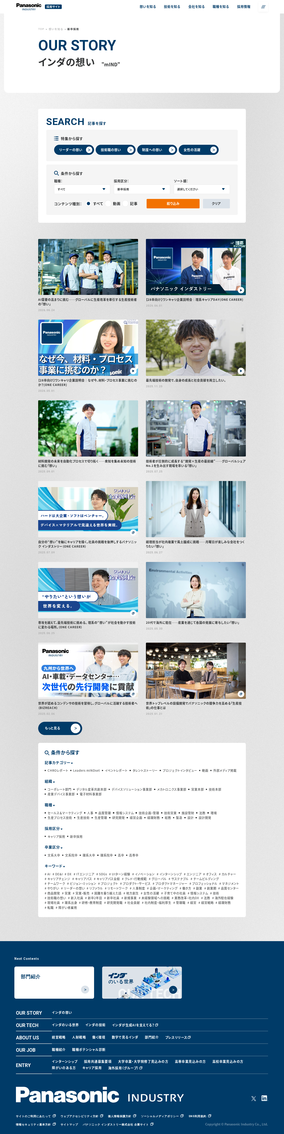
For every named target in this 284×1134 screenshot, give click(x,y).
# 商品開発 (52, 893)
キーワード (53, 866)
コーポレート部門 (59, 789)
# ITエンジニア (84, 874)
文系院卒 (71, 855)
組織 (48, 781)
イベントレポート (116, 770)
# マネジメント (229, 883)
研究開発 (118, 817)
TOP (41, 29)
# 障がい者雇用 (66, 907)
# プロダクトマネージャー (170, 883)
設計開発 (205, 817)
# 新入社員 (75, 898)
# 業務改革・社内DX (185, 898)
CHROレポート (58, 770)
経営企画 (136, 817)
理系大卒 (89, 855)
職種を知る (221, 6)
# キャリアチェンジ (57, 879)
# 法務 (205, 898)
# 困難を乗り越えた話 (106, 893)
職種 (48, 804)
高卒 (121, 855)
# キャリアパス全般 (107, 879)
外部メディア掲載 (225, 770)
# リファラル (95, 888)
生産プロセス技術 (60, 817)
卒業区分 (52, 847)
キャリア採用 (56, 836)
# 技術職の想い (55, 898)
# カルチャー (227, 874)
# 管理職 (179, 902)
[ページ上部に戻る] (273, 1123)
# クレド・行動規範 (134, 879)
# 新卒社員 (111, 898)
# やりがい (52, 888)
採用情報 (244, 6)
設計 (190, 817)
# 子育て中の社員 (173, 893)
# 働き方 (185, 888)
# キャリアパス (82, 879)
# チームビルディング (205, 879)
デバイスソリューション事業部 (132, 789)
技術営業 (170, 813)
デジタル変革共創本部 (91, 789)
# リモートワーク (116, 888)
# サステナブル (179, 879)
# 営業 (66, 893)
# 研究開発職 (113, 902)
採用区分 (52, 828)
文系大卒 (54, 855)
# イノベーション (143, 874)
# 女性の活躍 (150, 893)
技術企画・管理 (149, 813)
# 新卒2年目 (93, 898)
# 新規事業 (129, 898)
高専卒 (134, 855)
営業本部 (197, 789)
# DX (68, 874)
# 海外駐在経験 (223, 898)
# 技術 (214, 893)
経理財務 (153, 817)
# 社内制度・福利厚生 (156, 902)
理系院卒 (106, 855)
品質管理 (104, 813)
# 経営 (191, 902)
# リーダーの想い (73, 888)
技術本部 (215, 789)
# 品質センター (228, 888)
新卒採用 (76, 836)
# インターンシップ (169, 874)
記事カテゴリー (57, 762)
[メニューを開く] (263, 7)
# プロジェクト (108, 883)
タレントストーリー (145, 770)
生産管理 (101, 817)
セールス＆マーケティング (65, 813)
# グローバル (158, 879)
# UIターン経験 (119, 874)
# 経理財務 (223, 902)
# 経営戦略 (206, 902)
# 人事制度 (137, 888)
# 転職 (49, 907)
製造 (179, 817)
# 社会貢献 (132, 902)
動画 (205, 770)
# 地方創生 (131, 893)
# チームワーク (55, 883)
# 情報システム (198, 893)
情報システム (125, 813)
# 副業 (197, 888)
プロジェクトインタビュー (180, 770)
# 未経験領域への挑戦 (154, 898)
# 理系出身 (69, 902)
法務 (202, 813)
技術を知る (172, 6)
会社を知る (196, 6)
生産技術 (83, 817)
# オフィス (210, 874)
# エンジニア (192, 874)
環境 (214, 813)
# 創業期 (210, 888)
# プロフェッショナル (203, 883)
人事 (90, 813)
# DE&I (58, 874)
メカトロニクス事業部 (171, 789)
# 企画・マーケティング (162, 888)
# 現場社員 (52, 902)
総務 (168, 817)
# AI (48, 874)
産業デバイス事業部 (61, 794)
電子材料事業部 (91, 794)
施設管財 (188, 813)
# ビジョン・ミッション (81, 883)
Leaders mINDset (86, 770)
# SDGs (101, 874)
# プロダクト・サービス (135, 883)
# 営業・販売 (81, 893)
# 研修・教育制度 (90, 902)
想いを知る (148, 6)
